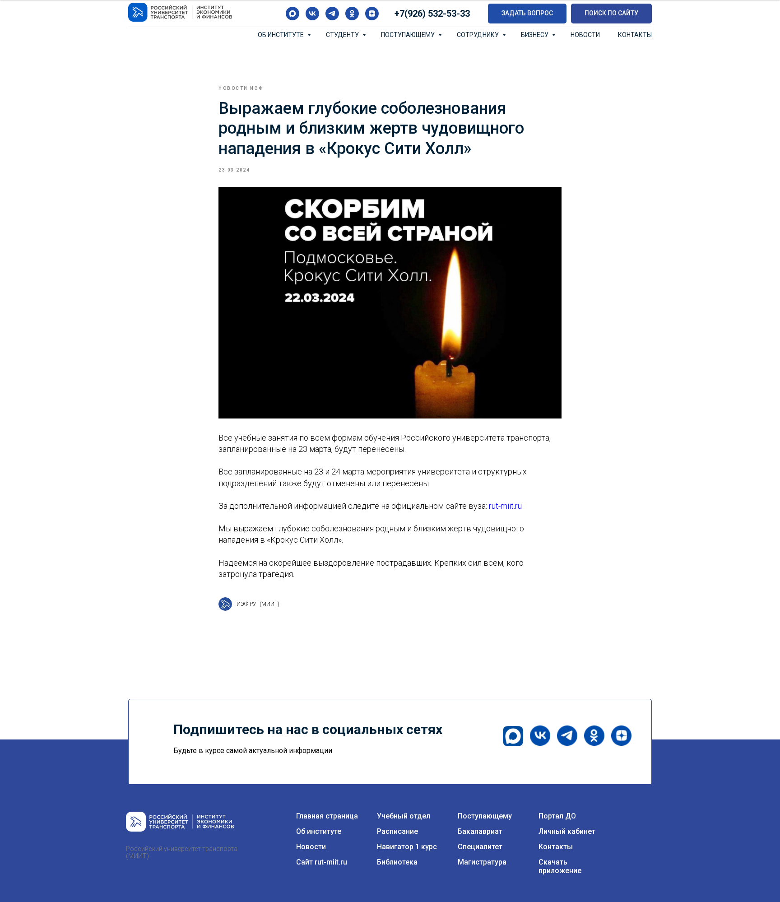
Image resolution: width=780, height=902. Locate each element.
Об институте (281, 34)
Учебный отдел (403, 816)
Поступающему (408, 34)
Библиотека (397, 862)
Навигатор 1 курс (407, 846)
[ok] (352, 13)
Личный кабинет (567, 831)
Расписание (397, 831)
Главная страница (327, 816)
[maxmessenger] (292, 13)
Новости (585, 34)
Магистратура (482, 862)
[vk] (312, 13)
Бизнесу (535, 34)
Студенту (343, 34)
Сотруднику (478, 34)
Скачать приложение (560, 866)
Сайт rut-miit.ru (321, 862)
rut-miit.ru (505, 506)
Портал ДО (557, 816)
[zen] (372, 13)
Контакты (635, 34)
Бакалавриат (480, 831)
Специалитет (480, 846)
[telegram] (332, 13)
